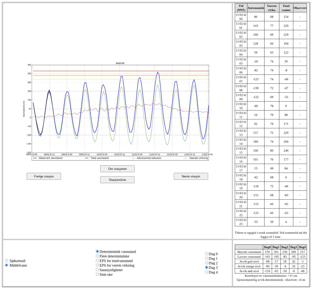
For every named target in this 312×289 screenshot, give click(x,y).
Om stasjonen (117, 169)
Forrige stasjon (44, 176)
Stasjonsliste (117, 180)
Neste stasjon (191, 176)
